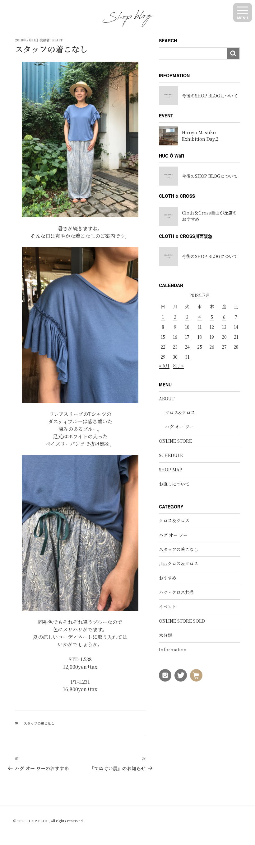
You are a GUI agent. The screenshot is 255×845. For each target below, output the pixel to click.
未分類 (165, 635)
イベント (167, 606)
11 (200, 327)
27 (224, 347)
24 (187, 347)
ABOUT (166, 398)
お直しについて (174, 484)
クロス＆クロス (174, 520)
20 (224, 337)
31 (187, 357)
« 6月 (164, 365)
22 (162, 347)
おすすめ (167, 578)
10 (187, 327)
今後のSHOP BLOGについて (210, 95)
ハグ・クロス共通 (176, 592)
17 (187, 337)
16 (175, 337)
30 (175, 357)
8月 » (178, 365)
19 (212, 337)
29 (162, 357)
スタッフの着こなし (39, 723)
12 (212, 327)
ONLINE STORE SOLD (182, 621)
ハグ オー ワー (179, 426)
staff (57, 39)
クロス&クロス (180, 412)
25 (199, 347)
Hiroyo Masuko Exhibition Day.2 (200, 135)
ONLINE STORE (175, 441)
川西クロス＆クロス (178, 563)
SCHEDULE (171, 455)
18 (199, 337)
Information (173, 649)
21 (236, 337)
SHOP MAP (170, 469)
